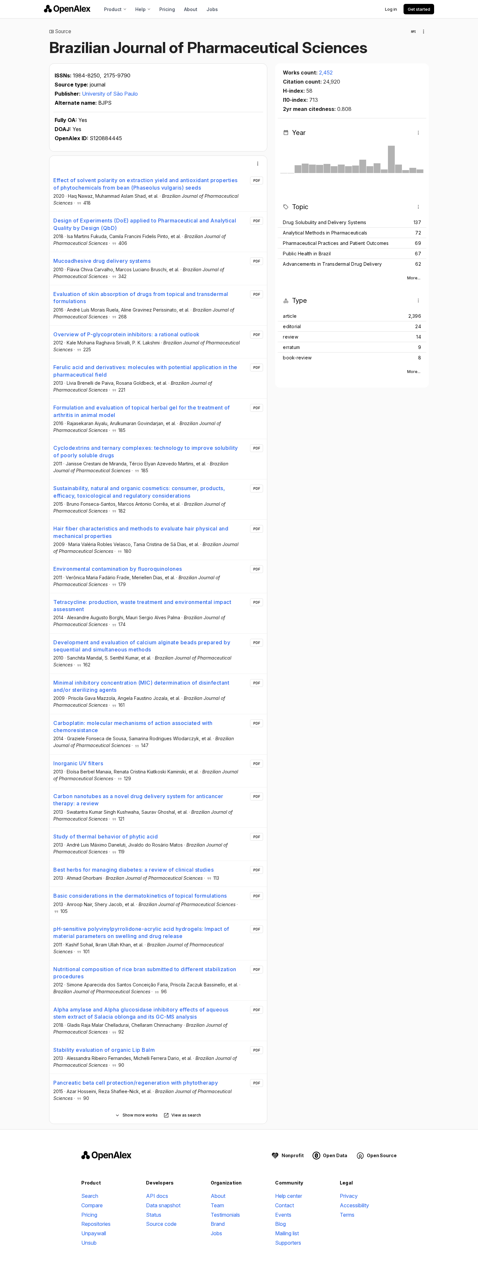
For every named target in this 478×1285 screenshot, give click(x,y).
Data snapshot (163, 1205)
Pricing (167, 9)
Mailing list (287, 1233)
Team (217, 1205)
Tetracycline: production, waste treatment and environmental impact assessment (142, 605)
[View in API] (413, 31)
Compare (92, 1205)
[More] (258, 163)
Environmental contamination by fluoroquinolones (117, 569)
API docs (157, 1196)
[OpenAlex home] (67, 9)
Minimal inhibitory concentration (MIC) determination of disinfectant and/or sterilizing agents (141, 686)
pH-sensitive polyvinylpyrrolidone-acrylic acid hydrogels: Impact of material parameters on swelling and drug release (141, 932)
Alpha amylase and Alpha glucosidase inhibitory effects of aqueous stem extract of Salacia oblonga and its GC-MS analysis (141, 1013)
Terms (347, 1214)
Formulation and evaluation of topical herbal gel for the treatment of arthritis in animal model (141, 411)
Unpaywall (93, 1233)
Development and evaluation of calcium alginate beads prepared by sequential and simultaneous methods (141, 646)
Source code (161, 1224)
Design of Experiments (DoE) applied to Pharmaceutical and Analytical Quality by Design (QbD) (144, 224)
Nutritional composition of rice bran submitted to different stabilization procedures (144, 973)
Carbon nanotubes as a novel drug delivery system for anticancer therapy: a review (138, 800)
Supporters (288, 1242)
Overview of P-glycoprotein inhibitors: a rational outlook (126, 334)
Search (89, 1196)
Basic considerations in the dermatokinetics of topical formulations (140, 895)
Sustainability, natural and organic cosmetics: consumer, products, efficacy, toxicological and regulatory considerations (139, 492)
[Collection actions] (423, 31)
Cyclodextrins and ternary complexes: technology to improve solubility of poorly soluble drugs (145, 451)
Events (283, 1214)
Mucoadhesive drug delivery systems (102, 261)
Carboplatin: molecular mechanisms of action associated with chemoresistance (133, 726)
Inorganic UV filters (78, 763)
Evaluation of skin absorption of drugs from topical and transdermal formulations (140, 297)
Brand (218, 1224)
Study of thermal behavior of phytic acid (105, 836)
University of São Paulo (110, 93)
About (190, 9)
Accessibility (354, 1205)
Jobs (212, 9)
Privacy (349, 1196)
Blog (280, 1224)
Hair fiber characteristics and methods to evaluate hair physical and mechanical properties (140, 532)
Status (153, 1214)
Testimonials (225, 1214)
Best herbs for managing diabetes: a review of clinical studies (133, 869)
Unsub (89, 1242)
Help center (288, 1196)
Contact (284, 1205)
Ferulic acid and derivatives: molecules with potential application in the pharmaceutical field (145, 371)
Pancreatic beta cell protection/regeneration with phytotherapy (135, 1082)
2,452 (326, 72)
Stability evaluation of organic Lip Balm (104, 1050)
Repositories (96, 1224)
